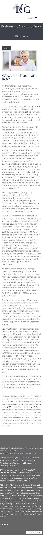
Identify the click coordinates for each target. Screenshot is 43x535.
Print (6, 48)
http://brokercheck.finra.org (24, 453)
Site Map (4, 524)
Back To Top (33, 532)
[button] (32, 18)
